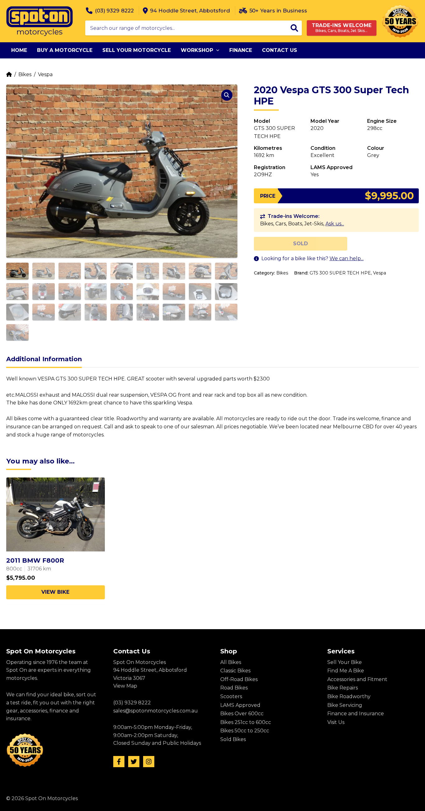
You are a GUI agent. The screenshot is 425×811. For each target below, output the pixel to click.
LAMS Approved (240, 705)
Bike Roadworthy (349, 696)
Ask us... (334, 224)
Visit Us (335, 722)
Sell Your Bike (344, 662)
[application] (216, 50)
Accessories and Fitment (357, 679)
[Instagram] (148, 761)
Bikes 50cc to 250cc (244, 731)
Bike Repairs (342, 688)
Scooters (231, 696)
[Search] (294, 28)
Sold (300, 244)
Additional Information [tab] (44, 359)
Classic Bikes (235, 671)
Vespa (45, 74)
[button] (226, 95)
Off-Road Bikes (239, 679)
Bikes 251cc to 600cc (245, 722)
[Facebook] (118, 761)
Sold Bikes (233, 739)
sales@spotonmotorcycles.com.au (155, 711)
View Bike (55, 592)
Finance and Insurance (355, 714)
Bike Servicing (344, 705)
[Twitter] (133, 761)
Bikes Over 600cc (242, 714)
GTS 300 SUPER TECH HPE (340, 273)
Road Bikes (234, 688)
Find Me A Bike (345, 671)
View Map (125, 686)
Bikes (24, 74)
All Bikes (230, 662)
